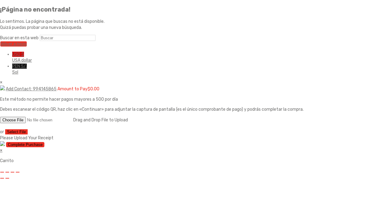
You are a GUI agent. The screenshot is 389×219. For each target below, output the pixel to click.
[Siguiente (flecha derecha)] (7, 178)
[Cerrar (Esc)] (17, 172)
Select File (16, 132)
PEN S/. (19, 69)
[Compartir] (12, 172)
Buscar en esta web (20, 37)
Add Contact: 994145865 (31, 89)
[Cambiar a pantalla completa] (7, 172)
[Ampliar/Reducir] (2, 172)
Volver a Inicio (13, 44)
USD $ (22, 57)
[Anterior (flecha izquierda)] (2, 178)
